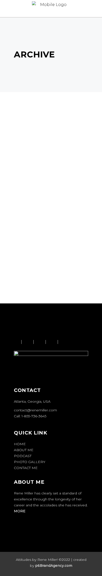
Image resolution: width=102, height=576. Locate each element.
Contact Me (26, 468)
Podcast (22, 456)
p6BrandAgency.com (53, 565)
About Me (23, 450)
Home (20, 444)
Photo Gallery (29, 462)
